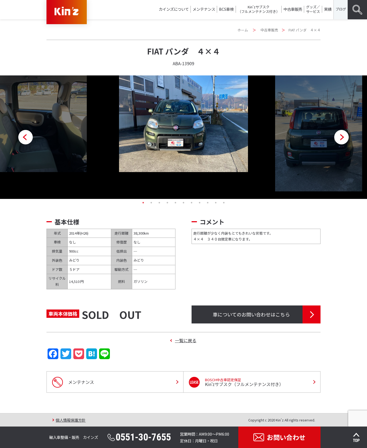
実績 (328, 9)
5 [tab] (175, 202)
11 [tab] (223, 202)
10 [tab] (215, 202)
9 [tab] (207, 202)
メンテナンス (204, 9)
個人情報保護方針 (71, 420)
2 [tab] (151, 202)
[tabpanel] (183, 123)
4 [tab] (167, 202)
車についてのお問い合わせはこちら (251, 314)
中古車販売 (292, 9)
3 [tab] (159, 202)
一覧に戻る (185, 340)
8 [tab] (199, 202)
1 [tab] (143, 202)
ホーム (243, 29)
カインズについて (174, 9)
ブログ (341, 9)
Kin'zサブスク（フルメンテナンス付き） (244, 382)
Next (341, 137)
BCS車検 (226, 9)
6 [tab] (183, 202)
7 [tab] (191, 202)
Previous (25, 137)
